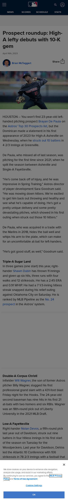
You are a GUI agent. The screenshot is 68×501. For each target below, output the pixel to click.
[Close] (64, 464)
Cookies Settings (34, 485)
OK (34, 494)
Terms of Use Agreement (25, 479)
